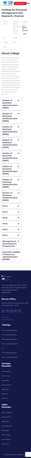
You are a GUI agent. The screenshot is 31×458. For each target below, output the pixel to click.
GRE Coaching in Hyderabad (9, 339)
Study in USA (5, 398)
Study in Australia (6, 371)
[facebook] (7, 311)
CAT (3, 348)
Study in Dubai (5, 380)
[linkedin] (19, 311)
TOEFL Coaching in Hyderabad (10, 357)
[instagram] (11, 311)
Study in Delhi (5, 421)
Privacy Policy (5, 317)
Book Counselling (20, 3)
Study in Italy (5, 389)
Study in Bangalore (7, 412)
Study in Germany (6, 385)
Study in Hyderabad (7, 426)
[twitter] (3, 311)
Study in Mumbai (6, 439)
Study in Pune (5, 444)
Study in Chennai (6, 417)
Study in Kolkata (6, 435)
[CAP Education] (8, 2)
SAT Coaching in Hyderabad (9, 353)
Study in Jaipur (5, 430)
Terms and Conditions (7, 319)
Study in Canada (6, 376)
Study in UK (5, 394)
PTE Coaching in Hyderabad (9, 335)
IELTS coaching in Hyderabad (9, 330)
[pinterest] (15, 311)
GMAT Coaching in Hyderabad (10, 344)
